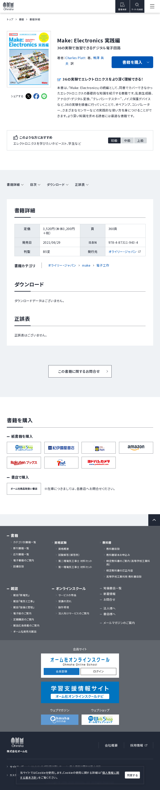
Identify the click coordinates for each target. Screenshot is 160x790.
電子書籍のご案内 (23, 560)
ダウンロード (56, 184)
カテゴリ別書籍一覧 (24, 542)
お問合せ (109, 599)
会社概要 (111, 745)
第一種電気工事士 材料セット (75, 567)
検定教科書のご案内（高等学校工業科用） (128, 562)
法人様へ (109, 608)
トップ (10, 19)
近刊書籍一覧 (21, 554)
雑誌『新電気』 (21, 595)
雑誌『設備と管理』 (24, 607)
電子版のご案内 (22, 613)
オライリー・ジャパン (124, 251)
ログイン (98, 671)
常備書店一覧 (112, 588)
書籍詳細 (13, 184)
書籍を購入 (132, 62)
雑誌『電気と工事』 (24, 601)
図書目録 (18, 566)
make (86, 265)
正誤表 (80, 184)
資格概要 (63, 549)
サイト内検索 (137, 9)
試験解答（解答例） (69, 555)
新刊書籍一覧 (21, 548)
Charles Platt (75, 57)
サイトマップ (17, 766)
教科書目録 (113, 549)
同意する (132, 775)
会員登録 (61, 671)
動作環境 (63, 607)
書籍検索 (122, 9)
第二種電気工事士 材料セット (75, 561)
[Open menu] (152, 6)
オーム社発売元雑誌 (25, 631)
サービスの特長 (67, 595)
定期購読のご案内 (23, 619)
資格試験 (60, 542)
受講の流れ (65, 601)
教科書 (107, 542)
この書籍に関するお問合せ (79, 371)
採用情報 (140, 746)
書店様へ (109, 614)
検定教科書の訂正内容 (119, 570)
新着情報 (109, 594)
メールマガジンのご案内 (119, 623)
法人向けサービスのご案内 (73, 613)
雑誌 (14, 588)
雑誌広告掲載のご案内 (27, 625)
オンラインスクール (71, 588)
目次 (33, 184)
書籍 (21, 19)
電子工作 (102, 265)
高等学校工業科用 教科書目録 (124, 576)
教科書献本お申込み (118, 555)
